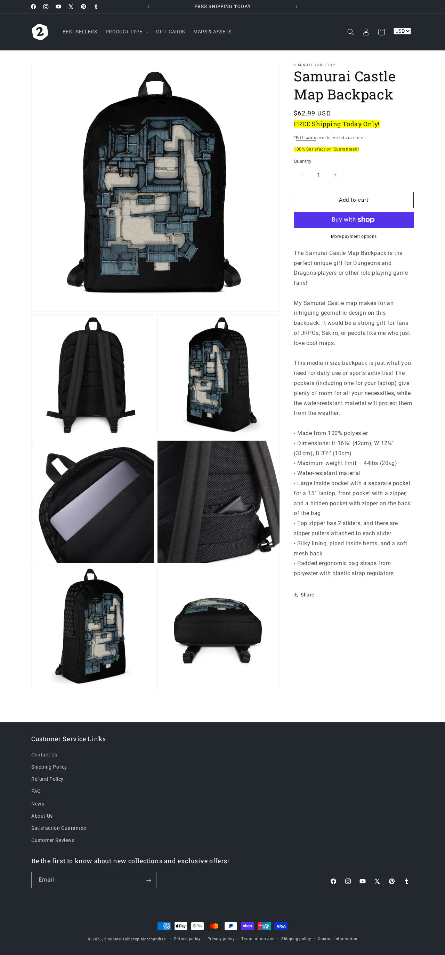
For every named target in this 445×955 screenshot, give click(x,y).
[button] (127, 31)
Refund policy (187, 939)
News (37, 803)
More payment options (354, 236)
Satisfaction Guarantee (58, 828)
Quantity (302, 161)
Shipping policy (296, 939)
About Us (42, 816)
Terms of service (257, 939)
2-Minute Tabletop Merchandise (135, 939)
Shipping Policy (49, 767)
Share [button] (307, 594)
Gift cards (306, 137)
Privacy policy (221, 939)
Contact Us (44, 754)
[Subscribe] (148, 880)
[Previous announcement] (148, 6)
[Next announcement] (296, 6)
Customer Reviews (53, 840)
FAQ (36, 791)
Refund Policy (47, 779)
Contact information (337, 939)
